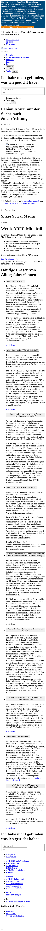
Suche (9, 71)
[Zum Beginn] (2, 929)
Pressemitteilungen (13, 895)
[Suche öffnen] (5, 51)
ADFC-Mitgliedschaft (15, 879)
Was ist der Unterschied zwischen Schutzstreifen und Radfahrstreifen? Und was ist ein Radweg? (25, 555)
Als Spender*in (12, 881)
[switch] (20, 98)
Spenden (9, 42)
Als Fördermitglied (13, 886)
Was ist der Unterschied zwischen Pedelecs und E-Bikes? (25, 630)
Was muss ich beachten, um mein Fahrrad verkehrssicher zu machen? (25, 415)
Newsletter (10, 44)
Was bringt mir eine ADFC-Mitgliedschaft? (22, 350)
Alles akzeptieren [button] (27, 27)
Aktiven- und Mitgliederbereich (19, 901)
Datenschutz (11, 913)
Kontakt (9, 872)
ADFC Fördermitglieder (16, 870)
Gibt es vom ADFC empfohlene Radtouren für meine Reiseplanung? (25, 698)
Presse (8, 62)
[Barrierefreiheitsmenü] (2, 51)
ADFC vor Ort (12, 865)
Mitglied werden (12, 39)
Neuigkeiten (11, 55)
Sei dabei (10, 60)
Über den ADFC (13, 863)
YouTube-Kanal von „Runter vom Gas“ (19, 203)
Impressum (10, 911)
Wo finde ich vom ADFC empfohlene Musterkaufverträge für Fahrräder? (25, 786)
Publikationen (11, 868)
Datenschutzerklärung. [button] (10, 25)
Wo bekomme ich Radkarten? (18, 737)
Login (8, 64)
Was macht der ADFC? (15, 281)
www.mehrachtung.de (31, 201)
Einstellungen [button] (14, 27)
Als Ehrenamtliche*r (14, 884)
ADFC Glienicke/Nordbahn (17, 57)
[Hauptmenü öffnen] (7, 51)
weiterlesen (10, 345)
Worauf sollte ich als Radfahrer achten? (21, 487)
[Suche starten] (4, 92)
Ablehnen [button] (5, 27)
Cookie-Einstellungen (15, 916)
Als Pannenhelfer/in (14, 888)
